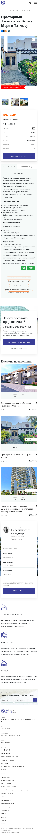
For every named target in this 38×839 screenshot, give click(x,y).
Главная (4, 8)
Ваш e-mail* (7, 553)
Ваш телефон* (8, 562)
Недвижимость (15, 8)
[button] (33, 39)
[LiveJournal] (9, 31)
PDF (23, 268)
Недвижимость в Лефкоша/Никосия (19, 289)
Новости (3, 820)
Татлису (15, 119)
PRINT (31, 268)
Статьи (3, 824)
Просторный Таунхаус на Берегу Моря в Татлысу (17, 455)
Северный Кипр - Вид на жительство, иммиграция (15, 790)
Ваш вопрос (7, 570)
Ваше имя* (7, 545)
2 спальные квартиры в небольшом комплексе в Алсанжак (16, 404)
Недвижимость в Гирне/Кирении (19, 278)
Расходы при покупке (7, 793)
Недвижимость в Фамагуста (19, 293)
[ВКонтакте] (2, 31)
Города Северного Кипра (8, 760)
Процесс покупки (6, 783)
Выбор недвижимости (7, 803)
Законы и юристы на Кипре (8, 786)
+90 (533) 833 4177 (17, 537)
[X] (4, 31)
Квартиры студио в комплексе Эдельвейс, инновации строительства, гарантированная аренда (17, 509)
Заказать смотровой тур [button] (19, 342)
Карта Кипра (4, 763)
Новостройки (5, 810)
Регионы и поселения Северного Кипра (12, 766)
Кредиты (3, 813)
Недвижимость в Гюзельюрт (19, 281)
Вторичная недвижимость (8, 807)
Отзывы (3, 796)
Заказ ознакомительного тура (9, 780)
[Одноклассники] (6, 31)
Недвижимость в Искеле (19, 285)
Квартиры (3, 769)
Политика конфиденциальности (10, 832)
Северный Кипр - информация (9, 756)
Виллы (3, 773)
